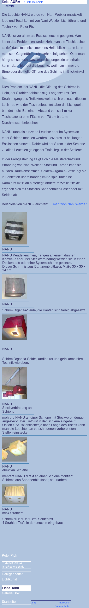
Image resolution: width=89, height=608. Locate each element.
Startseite (9, 601)
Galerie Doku (11, 593)
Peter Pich (9, 555)
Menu (10, 6)
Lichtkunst (9, 579)
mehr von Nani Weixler (70, 204)
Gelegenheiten (13, 574)
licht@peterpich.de (13, 566)
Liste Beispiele (34, 2)
